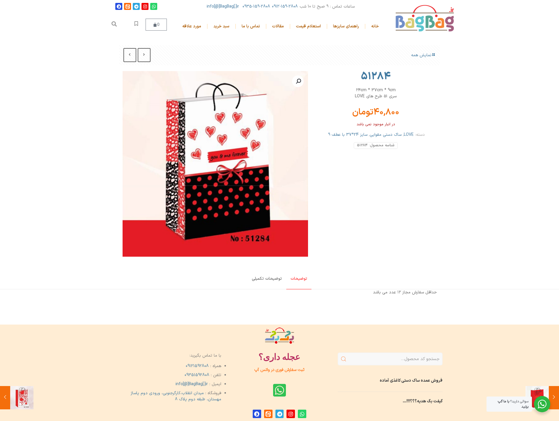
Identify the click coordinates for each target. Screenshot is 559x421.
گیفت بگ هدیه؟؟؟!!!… (423, 401)
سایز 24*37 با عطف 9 (347, 135)
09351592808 (197, 375)
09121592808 (197, 366)
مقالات (278, 26)
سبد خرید (221, 26)
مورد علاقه (191, 26)
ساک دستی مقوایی (385, 135)
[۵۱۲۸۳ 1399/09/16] (16, 397)
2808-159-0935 (256, 6)
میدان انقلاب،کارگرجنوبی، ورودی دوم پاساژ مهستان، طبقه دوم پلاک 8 (176, 396)
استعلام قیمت (308, 26)
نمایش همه (421, 55)
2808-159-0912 (285, 6)
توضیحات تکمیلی (267, 279)
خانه (375, 26)
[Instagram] (144, 6)
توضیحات (299, 279)
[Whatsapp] (153, 6)
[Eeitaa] (127, 6)
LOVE (409, 135)
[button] (114, 24)
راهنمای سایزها (346, 26)
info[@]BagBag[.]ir (223, 6)
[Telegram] (136, 6)
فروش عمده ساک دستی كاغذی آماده (411, 381)
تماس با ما (251, 26)
